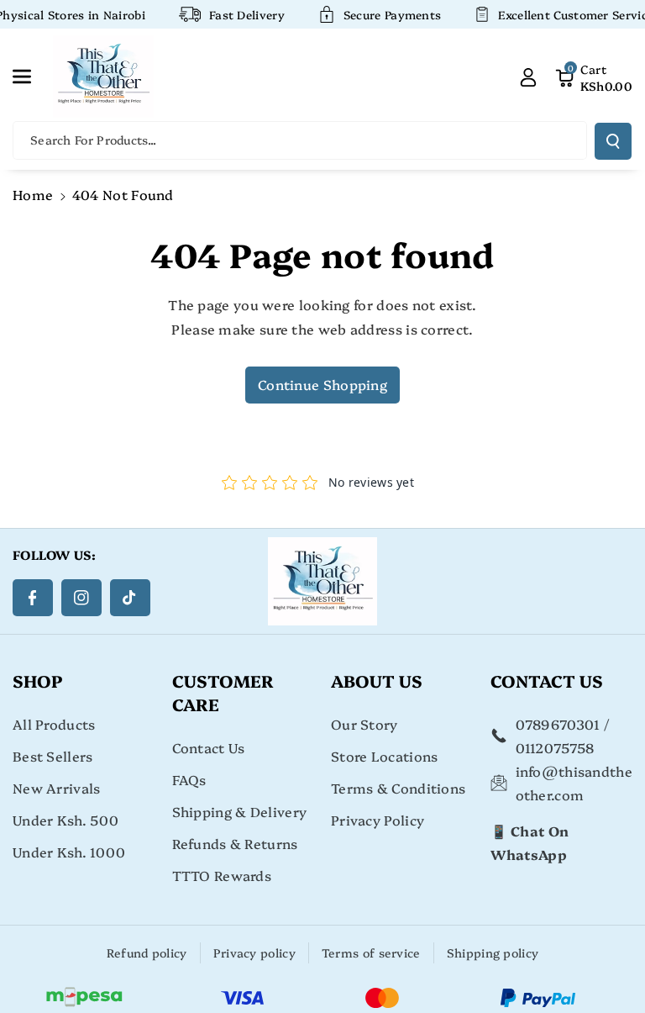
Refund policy (147, 952)
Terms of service (371, 952)
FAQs (189, 779)
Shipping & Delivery (239, 811)
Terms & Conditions (398, 787)
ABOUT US (376, 680)
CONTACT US (546, 680)
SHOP (38, 680)
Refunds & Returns (235, 843)
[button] (31, 76)
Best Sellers (53, 756)
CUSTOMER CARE (223, 691)
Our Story (364, 724)
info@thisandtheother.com (574, 783)
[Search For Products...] (613, 141)
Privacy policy (254, 952)
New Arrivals (57, 787)
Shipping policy (493, 952)
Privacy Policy (377, 819)
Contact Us (208, 747)
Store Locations (384, 756)
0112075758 (555, 747)
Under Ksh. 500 (65, 819)
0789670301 (558, 724)
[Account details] (528, 76)
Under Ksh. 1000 (69, 851)
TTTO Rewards (222, 875)
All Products (54, 724)
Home (33, 194)
